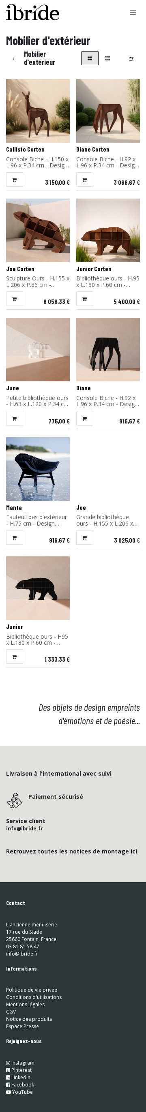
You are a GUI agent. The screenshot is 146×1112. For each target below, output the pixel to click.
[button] (14, 179)
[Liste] (107, 58)
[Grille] (90, 58)
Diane (83, 387)
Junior (14, 626)
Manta (14, 507)
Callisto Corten (25, 149)
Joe (81, 507)
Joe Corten (20, 268)
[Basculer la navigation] (133, 12)
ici (134, 851)
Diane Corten (93, 149)
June (12, 387)
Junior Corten (94, 268)
